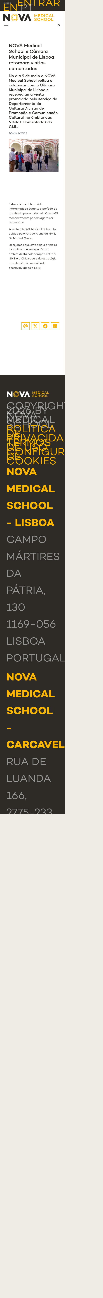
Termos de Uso (28, 446)
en (10, 8)
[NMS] (29, 17)
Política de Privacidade (42, 434)
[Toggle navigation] (6, 25)
